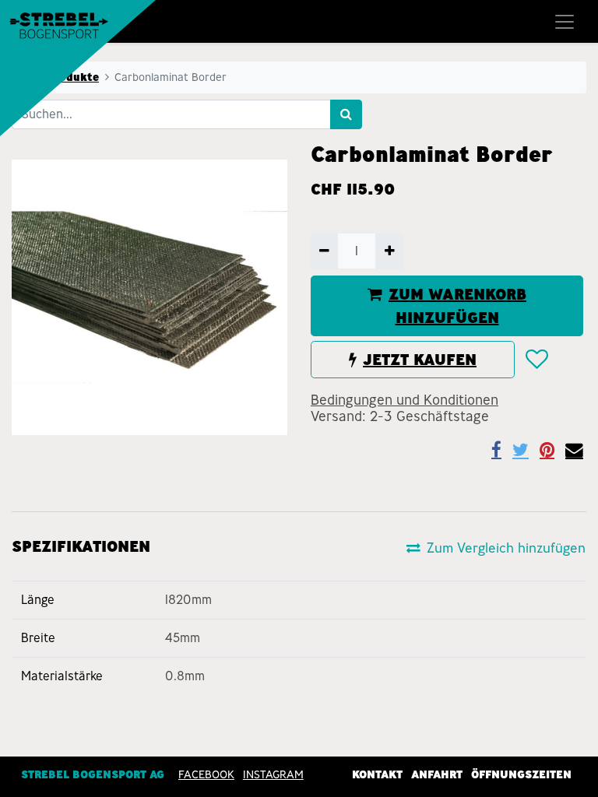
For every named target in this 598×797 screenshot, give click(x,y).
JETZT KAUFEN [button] (420, 359)
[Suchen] (346, 114)
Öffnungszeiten (521, 774)
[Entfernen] (324, 251)
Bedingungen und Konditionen (404, 400)
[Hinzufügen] (389, 251)
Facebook (206, 774)
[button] (536, 359)
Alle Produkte (60, 77)
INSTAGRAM (273, 774)
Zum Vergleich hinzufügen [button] (506, 547)
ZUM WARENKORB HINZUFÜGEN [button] (457, 306)
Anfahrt (437, 774)
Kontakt (377, 774)
